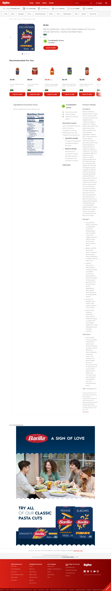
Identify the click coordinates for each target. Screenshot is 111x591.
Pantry (12, 14)
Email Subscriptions (15, 569)
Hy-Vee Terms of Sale (68, 557)
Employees (71, 589)
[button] (51, 42)
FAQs (48, 577)
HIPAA (47, 589)
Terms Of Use (41, 589)
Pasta (34, 19)
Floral (58, 14)
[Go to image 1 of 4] (22, 54)
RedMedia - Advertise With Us (54, 569)
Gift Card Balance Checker (17, 574)
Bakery (51, 14)
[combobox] (83, 3)
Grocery (31, 566)
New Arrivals (93, 14)
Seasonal (84, 14)
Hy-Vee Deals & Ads (70, 567)
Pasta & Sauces (18, 19)
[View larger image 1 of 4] (25, 37)
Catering (31, 580)
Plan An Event (32, 583)
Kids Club (68, 575)
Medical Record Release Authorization (59, 589)
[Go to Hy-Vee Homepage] (6, 3)
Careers (49, 571)
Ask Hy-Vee (13, 566)
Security (35, 589)
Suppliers (89, 589)
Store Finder (14, 580)
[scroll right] (99, 79)
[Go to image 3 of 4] (27, 54)
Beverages (21, 14)
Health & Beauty (67, 14)
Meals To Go (32, 569)
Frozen (29, 14)
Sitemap (2, 589)
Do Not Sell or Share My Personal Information (21, 589)
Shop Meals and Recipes (71, 570)
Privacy (7, 589)
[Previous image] (10, 37)
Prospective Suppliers (80, 589)
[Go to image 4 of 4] (29, 54)
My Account (14, 571)
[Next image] (41, 37)
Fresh (5, 14)
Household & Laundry (40, 14)
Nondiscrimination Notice (98, 589)
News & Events (50, 574)
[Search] (91, 3)
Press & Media (14, 577)
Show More (86, 411)
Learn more (66, 165)
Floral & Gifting (32, 571)
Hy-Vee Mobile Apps (70, 573)
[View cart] (106, 3)
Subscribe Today (78, 550)
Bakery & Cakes (32, 574)
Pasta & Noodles (27, 19)
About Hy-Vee (50, 566)
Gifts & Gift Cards (33, 577)
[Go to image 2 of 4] (24, 54)
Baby (76, 14)
